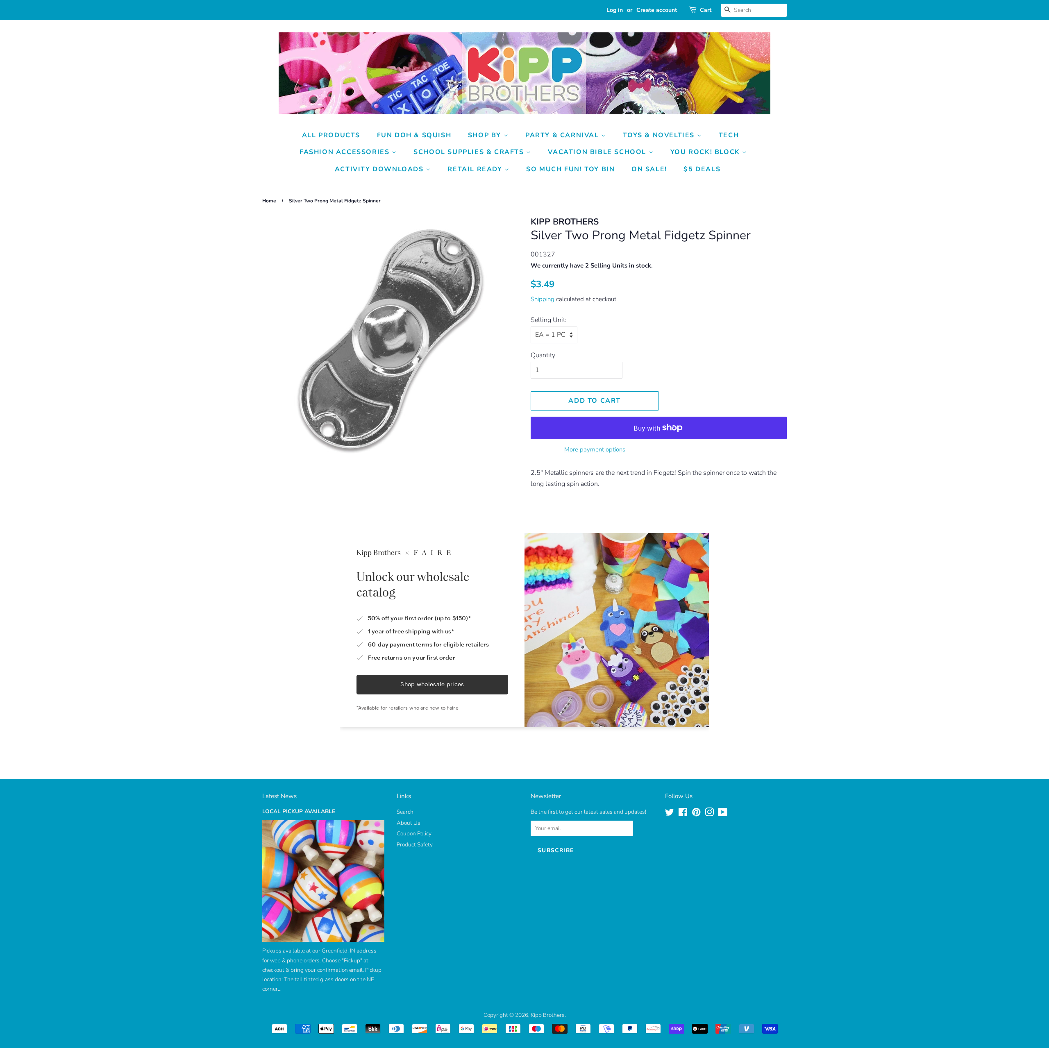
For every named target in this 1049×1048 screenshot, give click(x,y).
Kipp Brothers (548, 1015)
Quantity (543, 355)
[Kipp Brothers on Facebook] (683, 814)
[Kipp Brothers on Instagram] (709, 814)
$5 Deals (701, 169)
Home (269, 200)
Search (405, 812)
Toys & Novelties (660, 135)
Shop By (486, 135)
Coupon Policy (414, 833)
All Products (331, 135)
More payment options (594, 449)
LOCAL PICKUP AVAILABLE (298, 811)
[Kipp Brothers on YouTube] (722, 814)
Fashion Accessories (346, 152)
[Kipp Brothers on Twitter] (669, 814)
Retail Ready (475, 169)
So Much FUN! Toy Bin (570, 169)
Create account (656, 10)
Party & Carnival (563, 135)
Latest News (279, 796)
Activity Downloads (380, 169)
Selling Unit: (549, 319)
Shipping (542, 299)
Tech (729, 135)
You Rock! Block (706, 152)
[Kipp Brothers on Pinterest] (696, 814)
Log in (614, 10)
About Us (408, 823)
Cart (705, 10)
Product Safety (415, 844)
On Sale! (649, 169)
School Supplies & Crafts (469, 152)
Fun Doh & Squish (414, 135)
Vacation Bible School (598, 152)
